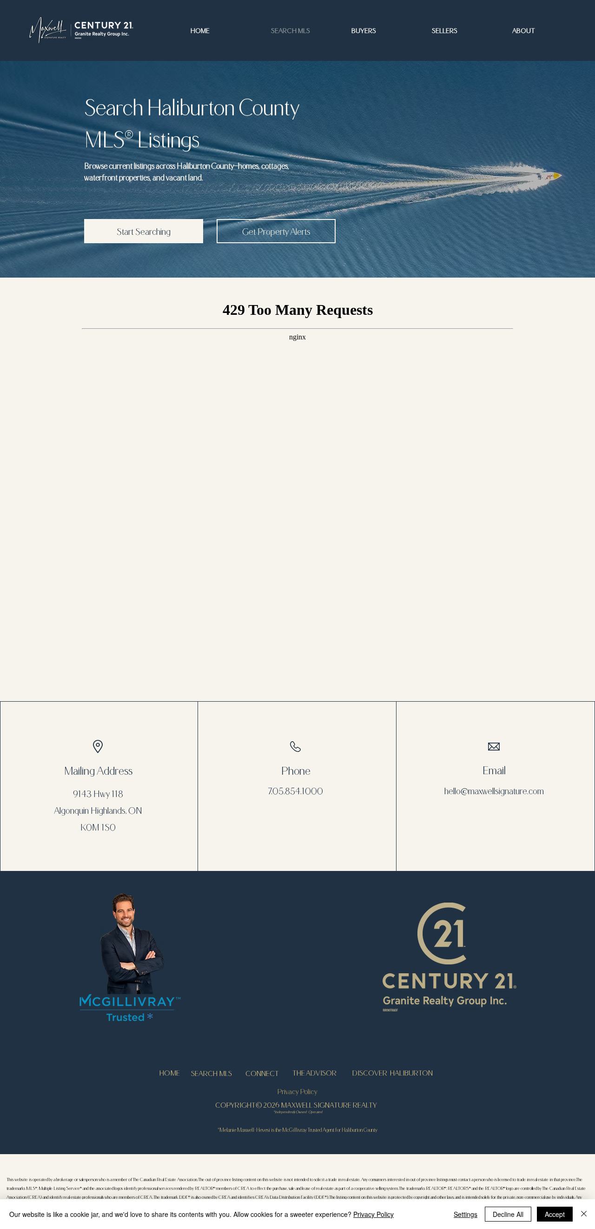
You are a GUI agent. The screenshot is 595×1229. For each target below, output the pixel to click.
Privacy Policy (373, 1214)
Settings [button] (465, 1214)
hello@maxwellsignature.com (494, 790)
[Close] (583, 1214)
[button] (545, 30)
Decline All (508, 1214)
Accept (555, 1214)
